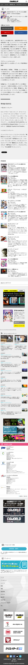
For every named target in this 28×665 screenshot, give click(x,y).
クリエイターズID (5, 602)
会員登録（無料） (14, 548)
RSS (7, 656)
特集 (2, 585)
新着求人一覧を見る (23, 496)
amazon (20, 28)
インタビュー (4, 580)
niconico (17, 656)
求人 (2, 605)
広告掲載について (21, 659)
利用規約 (14, 659)
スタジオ (3, 594)
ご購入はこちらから (18, 325)
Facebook (14, 656)
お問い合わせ (14, 660)
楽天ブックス (7, 32)
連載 (2, 588)
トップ (2, 577)
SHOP (2, 600)
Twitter (11, 656)
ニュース (3, 583)
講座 (2, 597)
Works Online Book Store (7, 28)
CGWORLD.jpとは (7, 659)
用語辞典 (3, 591)
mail (20, 656)
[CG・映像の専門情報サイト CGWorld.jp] (14, 1)
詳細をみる (16, 322)
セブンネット (20, 32)
